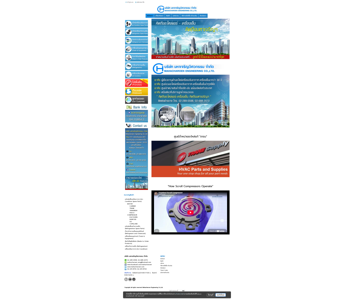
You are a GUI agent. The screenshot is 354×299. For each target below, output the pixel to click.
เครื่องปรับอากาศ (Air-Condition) (136, 249)
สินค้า (168, 15)
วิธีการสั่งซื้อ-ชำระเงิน (189, 15)
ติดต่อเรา (203, 15)
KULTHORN (133, 217)
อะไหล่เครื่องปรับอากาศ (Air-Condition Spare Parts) (134, 200)
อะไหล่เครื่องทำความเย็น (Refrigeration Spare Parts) (134, 227)
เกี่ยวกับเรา (159, 15)
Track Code (164, 270)
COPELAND (134, 224)
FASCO (132, 213)
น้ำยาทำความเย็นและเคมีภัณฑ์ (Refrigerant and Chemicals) (135, 232)
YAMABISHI (133, 210)
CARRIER (133, 206)
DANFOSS (133, 219)
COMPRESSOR (132, 215)
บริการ (162, 263)
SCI (131, 222)
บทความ (176, 15)
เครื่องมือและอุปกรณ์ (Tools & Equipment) (135, 237)
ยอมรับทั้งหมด (220, 295)
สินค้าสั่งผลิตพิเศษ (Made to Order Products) (137, 242)
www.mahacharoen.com (135, 267)
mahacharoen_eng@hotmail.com (139, 262)
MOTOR (130, 204)
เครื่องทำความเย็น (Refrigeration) (136, 246)
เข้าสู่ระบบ (130, 2)
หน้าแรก (150, 15)
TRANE (132, 208)
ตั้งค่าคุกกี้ (210, 295)
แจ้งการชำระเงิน (164, 273)
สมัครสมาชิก (140, 2)
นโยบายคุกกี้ (141, 296)
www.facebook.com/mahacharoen (139, 264)
